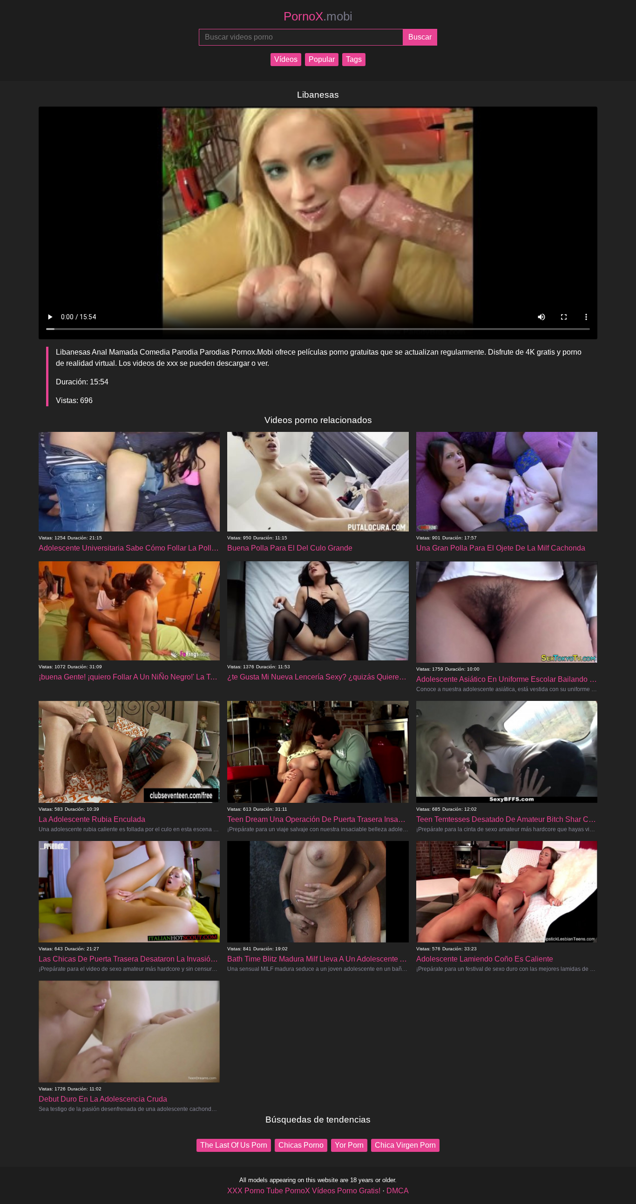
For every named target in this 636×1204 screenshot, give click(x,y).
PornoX (318, 16)
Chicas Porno (301, 1145)
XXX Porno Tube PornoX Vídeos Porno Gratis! (303, 1191)
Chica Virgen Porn (405, 1145)
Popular (322, 59)
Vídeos (286, 59)
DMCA (397, 1191)
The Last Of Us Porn (233, 1145)
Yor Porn (349, 1145)
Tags (354, 59)
